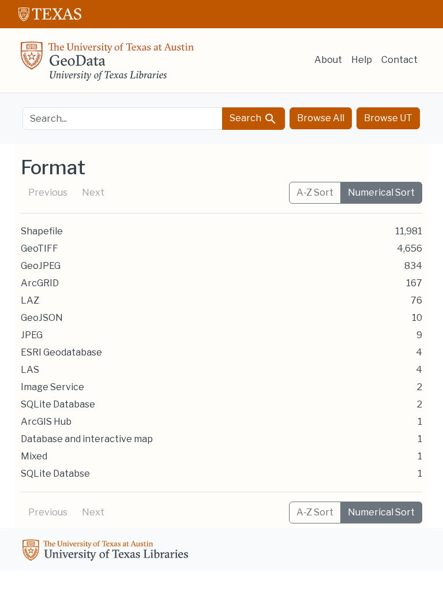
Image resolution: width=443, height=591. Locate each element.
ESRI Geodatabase (61, 352)
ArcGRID (40, 283)
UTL (107, 551)
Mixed (34, 456)
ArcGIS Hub (46, 421)
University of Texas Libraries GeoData (107, 65)
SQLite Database (58, 404)
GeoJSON (42, 317)
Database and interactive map (87, 438)
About (328, 59)
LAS (30, 369)
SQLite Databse (55, 473)
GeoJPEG (41, 265)
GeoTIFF (39, 248)
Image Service (52, 386)
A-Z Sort (314, 192)
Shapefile (42, 231)
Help (361, 59)
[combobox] (122, 118)
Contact (399, 59)
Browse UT (388, 118)
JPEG (32, 335)
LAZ (30, 300)
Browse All (320, 118)
